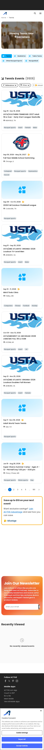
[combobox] (9, 85)
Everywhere (23, 36)
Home (3, 18)
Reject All (21, 739)
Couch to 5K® (9, 693)
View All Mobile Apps (12, 701)
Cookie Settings (22, 733)
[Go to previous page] (5, 489)
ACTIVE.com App (10, 690)
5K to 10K (7, 696)
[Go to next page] (39, 489)
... (29, 489)
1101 (34, 489)
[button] (25, 85)
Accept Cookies (22, 746)
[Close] (40, 710)
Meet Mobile (9, 699)
